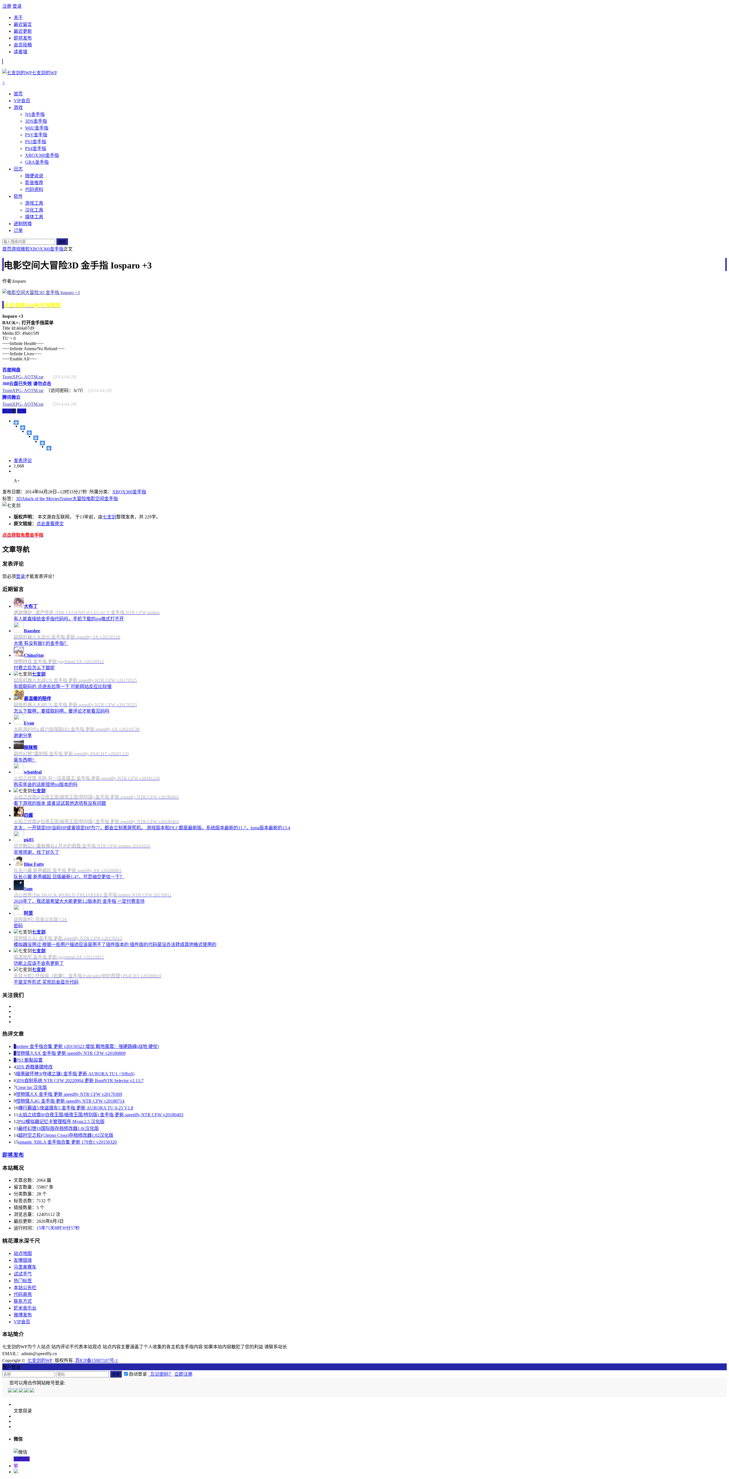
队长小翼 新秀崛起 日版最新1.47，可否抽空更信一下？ (69, 876)
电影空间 (95, 498)
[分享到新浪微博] (29, 432)
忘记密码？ (160, 1374)
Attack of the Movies (41, 498)
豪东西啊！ (25, 760)
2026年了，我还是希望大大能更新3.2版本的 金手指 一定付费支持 (79, 901)
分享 (21, 411)
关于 (18, 17)
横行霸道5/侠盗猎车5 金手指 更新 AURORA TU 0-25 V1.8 (75, 1107)
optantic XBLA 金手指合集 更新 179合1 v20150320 (67, 1142)
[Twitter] (21, 1390)
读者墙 (20, 51)
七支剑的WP (39, 1360)
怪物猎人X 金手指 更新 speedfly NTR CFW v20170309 (69, 1094)
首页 (6, 249)
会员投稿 (23, 44)
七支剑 (109, 516)
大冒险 (79, 498)
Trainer (66, 498)
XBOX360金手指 (47, 249)
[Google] (27, 1390)
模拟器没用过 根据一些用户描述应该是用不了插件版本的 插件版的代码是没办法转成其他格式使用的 (115, 944)
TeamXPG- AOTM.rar (23, 376)
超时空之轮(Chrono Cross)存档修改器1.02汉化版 (65, 1135)
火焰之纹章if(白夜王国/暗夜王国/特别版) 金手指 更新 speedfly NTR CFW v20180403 (100, 1114)
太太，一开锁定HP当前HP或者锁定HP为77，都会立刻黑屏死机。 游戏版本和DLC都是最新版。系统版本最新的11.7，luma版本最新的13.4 (152, 827)
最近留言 (23, 24)
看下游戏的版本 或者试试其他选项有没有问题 (60, 803)
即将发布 (23, 38)
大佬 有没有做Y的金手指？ (41, 643)
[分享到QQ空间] (22, 427)
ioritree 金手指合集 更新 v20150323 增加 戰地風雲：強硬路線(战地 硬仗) (87, 1046)
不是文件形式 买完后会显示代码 (46, 982)
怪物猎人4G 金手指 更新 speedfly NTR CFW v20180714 (70, 1101)
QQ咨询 (22, 1459)
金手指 (111, 498)
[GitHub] (32, 1390)
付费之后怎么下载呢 (34, 667)
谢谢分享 (23, 735)
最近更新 (23, 31)
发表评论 (23, 460)
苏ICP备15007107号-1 (96, 1360)
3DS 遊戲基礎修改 (34, 1066)
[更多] (16, 422)
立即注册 (183, 1374)
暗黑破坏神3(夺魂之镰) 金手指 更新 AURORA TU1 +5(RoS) (75, 1073)
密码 (18, 925)
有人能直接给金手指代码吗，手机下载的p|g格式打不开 (69, 618)
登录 (17, 6)
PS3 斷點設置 (29, 1060)
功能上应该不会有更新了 (39, 963)
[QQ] (10, 1390)
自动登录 (138, 1374)
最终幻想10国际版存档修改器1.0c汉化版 (58, 1128)
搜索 (62, 242)
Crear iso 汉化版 (31, 1087)
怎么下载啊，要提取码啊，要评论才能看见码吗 (61, 711)
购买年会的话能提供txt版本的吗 (45, 784)
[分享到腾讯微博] (35, 438)
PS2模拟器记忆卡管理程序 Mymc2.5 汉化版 (61, 1121)
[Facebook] (16, 1390)
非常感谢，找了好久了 (36, 852)
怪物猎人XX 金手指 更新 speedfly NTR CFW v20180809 (71, 1053)
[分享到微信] (48, 448)
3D (19, 498)
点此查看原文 (50, 523)
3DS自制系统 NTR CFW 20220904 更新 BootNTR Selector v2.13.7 (80, 1080)
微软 (25, 249)
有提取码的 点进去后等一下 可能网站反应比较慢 (63, 686)
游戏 (16, 249)
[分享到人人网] (42, 443)
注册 (6, 6)
